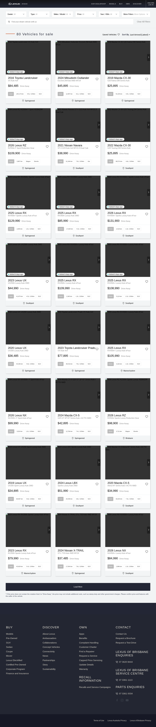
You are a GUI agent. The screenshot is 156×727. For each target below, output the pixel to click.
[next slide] (49, 57)
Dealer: (10, 14)
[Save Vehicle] (47, 79)
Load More (78, 587)
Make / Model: (59, 14)
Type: (33, 14)
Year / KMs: (105, 14)
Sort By (125, 34)
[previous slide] (7, 57)
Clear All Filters (143, 22)
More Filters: (128, 14)
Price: (79, 14)
